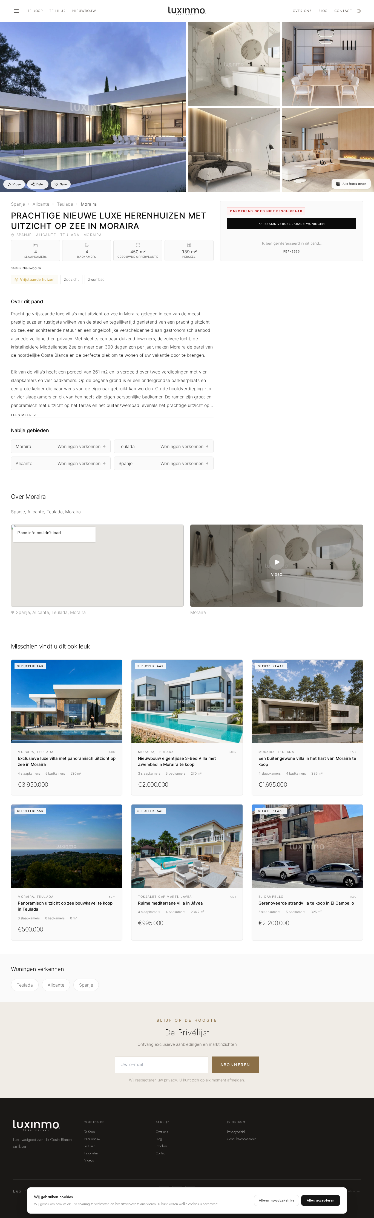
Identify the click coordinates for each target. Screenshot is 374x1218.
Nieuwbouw (84, 11)
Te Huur (57, 11)
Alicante (56, 985)
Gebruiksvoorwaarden (241, 1139)
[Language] (358, 11)
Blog (323, 11)
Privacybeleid (236, 1131)
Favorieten (91, 1153)
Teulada (25, 985)
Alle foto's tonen (354, 184)
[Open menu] (16, 11)
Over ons (302, 11)
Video (17, 184)
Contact (343, 11)
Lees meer (21, 415)
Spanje (86, 985)
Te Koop (35, 11)
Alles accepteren (321, 1200)
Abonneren (235, 1064)
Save (63, 184)
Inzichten (162, 1146)
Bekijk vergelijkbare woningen (294, 224)
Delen (40, 184)
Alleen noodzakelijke (276, 1200)
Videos (89, 1160)
